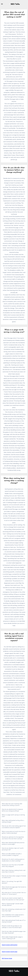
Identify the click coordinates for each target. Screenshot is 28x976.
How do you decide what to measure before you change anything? (14, 170)
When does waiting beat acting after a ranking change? (14, 480)
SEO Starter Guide (7, 958)
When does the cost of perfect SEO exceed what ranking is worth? (14, 14)
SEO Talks (15, 4)
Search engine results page (9, 951)
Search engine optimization (9, 945)
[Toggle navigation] (2, 4)
